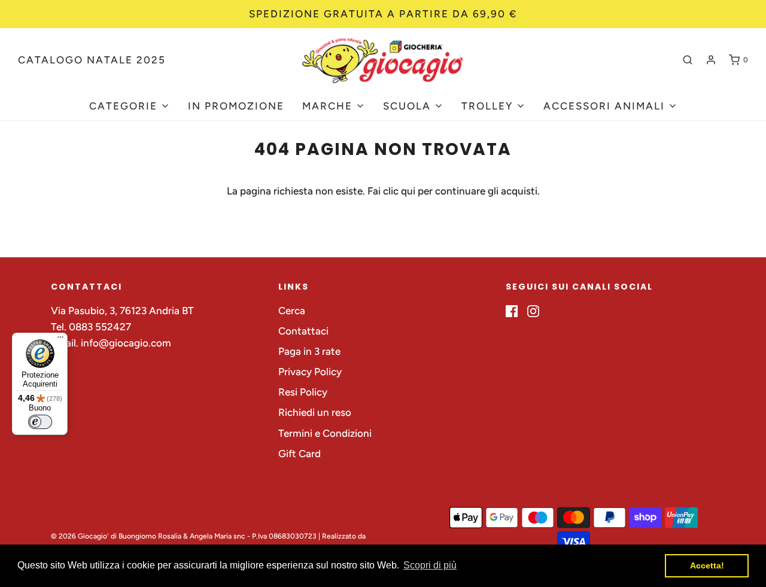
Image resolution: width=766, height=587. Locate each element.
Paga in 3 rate (309, 351)
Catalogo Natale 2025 (92, 60)
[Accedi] (711, 59)
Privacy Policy (310, 372)
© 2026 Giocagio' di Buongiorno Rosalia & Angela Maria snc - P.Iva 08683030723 (184, 536)
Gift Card (299, 454)
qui (409, 191)
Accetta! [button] (707, 565)
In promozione (236, 106)
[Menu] (60, 340)
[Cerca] (687, 59)
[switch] (40, 422)
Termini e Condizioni (325, 433)
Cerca (291, 311)
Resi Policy (302, 392)
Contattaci (303, 331)
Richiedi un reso (314, 412)
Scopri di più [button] (430, 565)
